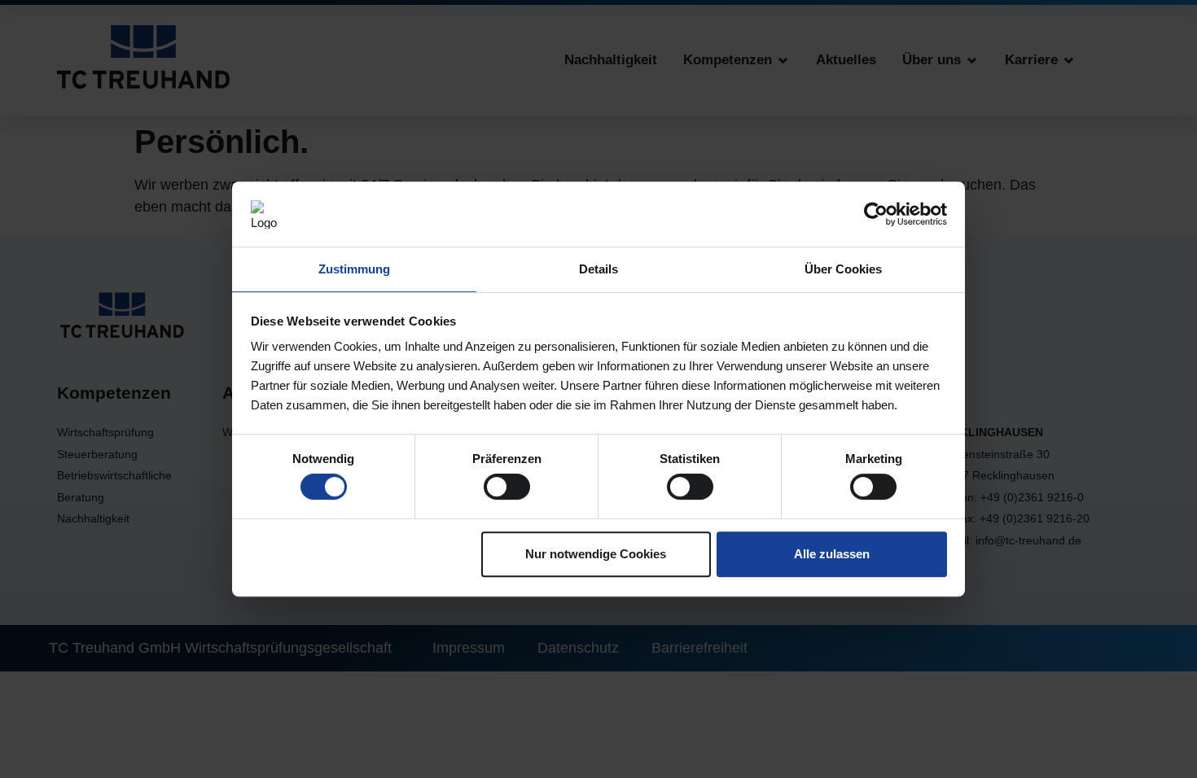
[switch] (507, 487)
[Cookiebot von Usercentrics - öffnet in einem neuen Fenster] (876, 214)
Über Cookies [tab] (843, 269)
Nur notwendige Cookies (595, 554)
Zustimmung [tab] (354, 269)
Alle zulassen (832, 554)
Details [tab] (598, 269)
